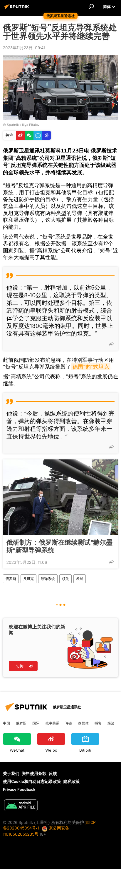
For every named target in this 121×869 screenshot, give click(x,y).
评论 (68, 723)
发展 (79, 578)
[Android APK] (21, 806)
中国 (6, 723)
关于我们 (11, 773)
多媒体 (83, 723)
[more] (111, 344)
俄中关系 (52, 723)
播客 (98, 723)
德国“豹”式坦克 (91, 366)
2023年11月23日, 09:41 (24, 47)
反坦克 (28, 578)
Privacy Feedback (19, 789)
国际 (35, 723)
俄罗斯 (11, 578)
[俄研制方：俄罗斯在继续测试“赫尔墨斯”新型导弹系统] (60, 497)
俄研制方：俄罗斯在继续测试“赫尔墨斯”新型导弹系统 (59, 546)
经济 (111, 723)
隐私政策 (71, 781)
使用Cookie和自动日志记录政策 (32, 781)
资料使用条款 (34, 773)
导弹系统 (48, 578)
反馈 (53, 773)
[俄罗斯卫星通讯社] (17, 9)
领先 (65, 578)
